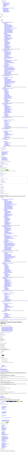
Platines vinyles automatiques (8, 202)
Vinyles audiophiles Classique (8, 61)
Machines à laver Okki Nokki (8, 73)
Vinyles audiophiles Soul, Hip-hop (9, 237)
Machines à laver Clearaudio (8, 247)
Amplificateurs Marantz (7, 110)
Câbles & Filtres (3, 428)
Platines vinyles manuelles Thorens (9, 32)
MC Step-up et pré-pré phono (8, 212)
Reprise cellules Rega (4, 158)
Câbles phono (6, 78)
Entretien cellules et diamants (8, 228)
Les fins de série (6, 143)
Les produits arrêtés (4, 429)
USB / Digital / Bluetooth (8, 35)
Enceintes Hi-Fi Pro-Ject (7, 271)
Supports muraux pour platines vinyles (9, 57)
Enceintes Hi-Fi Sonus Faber (8, 97)
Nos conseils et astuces (5, 3)
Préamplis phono (5, 33)
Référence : (1, 343)
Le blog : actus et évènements (6, 2)
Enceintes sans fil (7, 92)
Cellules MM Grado (7, 47)
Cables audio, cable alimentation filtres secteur (7, 75)
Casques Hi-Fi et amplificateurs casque (7, 272)
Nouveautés (6, 40)
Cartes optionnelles (7, 114)
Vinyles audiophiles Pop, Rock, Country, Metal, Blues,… (11, 235)
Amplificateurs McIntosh (7, 111)
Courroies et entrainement (8, 52)
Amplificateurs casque (7, 274)
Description (1, 367)
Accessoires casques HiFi (8, 100)
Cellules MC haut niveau (7, 219)
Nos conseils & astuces (4, 366)
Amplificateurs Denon (7, 283)
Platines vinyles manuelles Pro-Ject (9, 30)
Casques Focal (6, 101)
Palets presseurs (6, 55)
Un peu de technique (4, 440)
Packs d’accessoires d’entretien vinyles (9, 245)
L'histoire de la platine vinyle (5, 438)
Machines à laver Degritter (8, 72)
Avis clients (3, 365)
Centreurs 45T (6, 70)
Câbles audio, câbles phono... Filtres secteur (8, 77)
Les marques (3, 430)
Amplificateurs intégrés (7, 279)
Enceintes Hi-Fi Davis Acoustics (8, 96)
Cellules (3, 426)
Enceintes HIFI (5, 89)
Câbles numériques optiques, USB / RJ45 (9, 81)
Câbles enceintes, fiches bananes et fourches (10, 82)
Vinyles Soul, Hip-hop (7, 64)
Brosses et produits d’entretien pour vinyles (10, 68)
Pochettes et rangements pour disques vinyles (10, 69)
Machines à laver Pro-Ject (8, 249)
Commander (1, 195)
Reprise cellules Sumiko (6, 11)
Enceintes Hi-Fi (6, 265)
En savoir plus (2, 333)
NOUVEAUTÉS (7, 22)
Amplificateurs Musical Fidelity (8, 285)
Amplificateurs (5, 104)
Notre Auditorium (4, 447)
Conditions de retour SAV (5, 446)
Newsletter (4, 6)
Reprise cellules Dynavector (6, 10)
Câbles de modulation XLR (8, 80)
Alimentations (6, 37)
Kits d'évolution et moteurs (8, 53)
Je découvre (17, 74)
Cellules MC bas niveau (7, 42)
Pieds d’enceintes (7, 94)
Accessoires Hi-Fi (7, 133)
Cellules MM (6, 217)
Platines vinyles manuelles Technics (9, 208)
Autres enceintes (6, 93)
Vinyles (4, 234)
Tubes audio (6, 135)
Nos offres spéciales (5, 141)
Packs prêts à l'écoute (7, 28)
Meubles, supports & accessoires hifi (6, 128)
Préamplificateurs (7, 107)
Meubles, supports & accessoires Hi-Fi (7, 303)
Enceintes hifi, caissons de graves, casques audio (7, 88)
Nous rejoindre (3, 445)
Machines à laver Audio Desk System (9, 71)
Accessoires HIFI (7, 124)
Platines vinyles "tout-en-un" (8, 27)
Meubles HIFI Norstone (7, 309)
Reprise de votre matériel (6, 5)
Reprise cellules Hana (5, 9)
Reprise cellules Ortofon (6, 8)
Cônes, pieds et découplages (8, 307)
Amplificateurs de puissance (8, 106)
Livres (5, 136)
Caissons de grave (7, 267)
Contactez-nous (2, 174)
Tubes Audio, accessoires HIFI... (7, 112)
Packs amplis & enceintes (7, 145)
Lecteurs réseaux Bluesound (8, 126)
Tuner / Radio (6, 123)
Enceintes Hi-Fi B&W (7, 95)
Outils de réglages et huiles (8, 232)
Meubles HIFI (6, 115)
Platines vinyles (5, 23)
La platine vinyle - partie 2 (5, 436)
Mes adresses (3, 433)
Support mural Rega (7, 137)
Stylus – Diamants (7, 45)
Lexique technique (2, 396)
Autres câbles (6, 84)
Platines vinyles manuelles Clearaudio (9, 29)
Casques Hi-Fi (6, 99)
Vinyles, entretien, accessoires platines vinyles (7, 49)
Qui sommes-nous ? (4, 444)
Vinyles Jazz (6, 63)
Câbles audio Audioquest (7, 85)
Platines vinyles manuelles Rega (8, 31)
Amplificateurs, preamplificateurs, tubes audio (7, 103)
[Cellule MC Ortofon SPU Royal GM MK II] (7, 327)
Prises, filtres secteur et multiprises (9, 83)
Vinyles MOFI (6, 65)
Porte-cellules (6, 221)
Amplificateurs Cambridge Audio (8, 109)
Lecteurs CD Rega (7, 125)
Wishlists (2, 351)
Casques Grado (6, 276)
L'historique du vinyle (4, 439)
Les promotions (6, 315)
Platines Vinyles (3, 425)
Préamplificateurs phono (7, 34)
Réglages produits (5, 4)
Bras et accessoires (7, 56)
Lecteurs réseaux (7, 121)
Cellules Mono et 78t (7, 43)
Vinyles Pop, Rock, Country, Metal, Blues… (10, 62)
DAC (5, 122)
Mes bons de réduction (4, 434)
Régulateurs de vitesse (7, 36)
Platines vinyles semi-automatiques (9, 25)
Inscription (1, 184)
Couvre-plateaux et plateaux (8, 230)
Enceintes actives (7, 91)
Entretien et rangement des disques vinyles (8, 241)
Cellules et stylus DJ (7, 44)
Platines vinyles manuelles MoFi (8, 206)
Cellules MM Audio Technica (8, 46)
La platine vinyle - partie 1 (5, 437)
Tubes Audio (6, 287)
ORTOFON (4, 334)
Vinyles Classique (7, 239)
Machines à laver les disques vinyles (9, 67)
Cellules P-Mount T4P (7, 41)
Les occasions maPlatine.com (8, 142)
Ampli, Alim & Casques (4, 427)
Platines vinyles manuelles (8, 24)
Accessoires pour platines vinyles (7, 226)
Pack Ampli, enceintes (7, 108)
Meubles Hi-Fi (6, 132)
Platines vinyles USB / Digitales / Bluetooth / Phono (11, 204)
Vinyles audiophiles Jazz (7, 60)
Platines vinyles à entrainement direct (9, 26)
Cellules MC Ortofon (7, 48)
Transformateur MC (4, 441)
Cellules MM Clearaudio (7, 223)
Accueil (1, 319)
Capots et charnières (7, 54)
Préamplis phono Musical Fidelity (8, 38)
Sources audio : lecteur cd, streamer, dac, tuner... (8, 119)
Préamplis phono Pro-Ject (8, 215)
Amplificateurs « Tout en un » (8, 281)
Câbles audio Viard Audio (8, 86)
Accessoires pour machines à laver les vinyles (10, 243)
